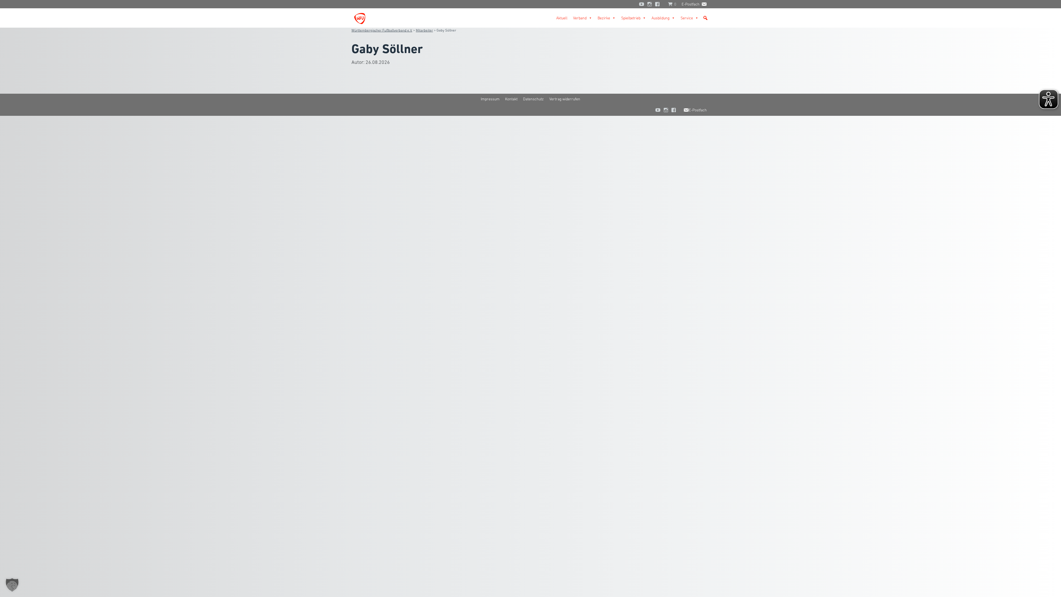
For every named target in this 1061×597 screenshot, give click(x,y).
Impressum (490, 99)
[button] (705, 18)
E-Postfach (691, 4)
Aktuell (562, 18)
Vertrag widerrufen (564, 99)
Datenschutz (533, 99)
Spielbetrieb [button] (630, 18)
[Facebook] (658, 4)
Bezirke (604, 18)
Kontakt (511, 99)
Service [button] (687, 18)
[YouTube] (641, 4)
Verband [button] (580, 18)
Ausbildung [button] (660, 18)
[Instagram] (649, 4)
